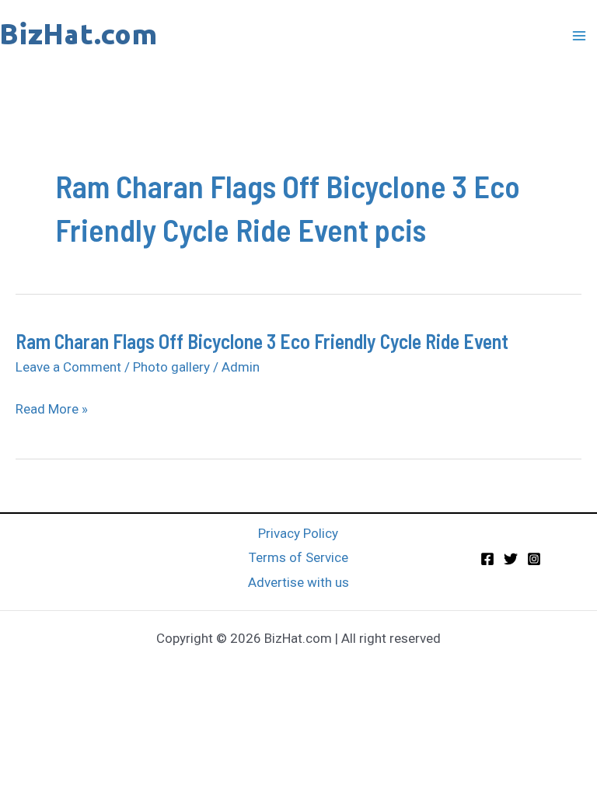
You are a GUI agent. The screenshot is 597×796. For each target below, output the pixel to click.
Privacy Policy (298, 533)
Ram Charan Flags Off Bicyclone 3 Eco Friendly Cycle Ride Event (262, 341)
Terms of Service (298, 557)
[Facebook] (487, 559)
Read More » (52, 409)
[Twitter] (511, 559)
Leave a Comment (68, 367)
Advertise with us (298, 582)
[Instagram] (534, 559)
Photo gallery (171, 367)
